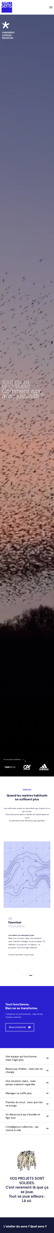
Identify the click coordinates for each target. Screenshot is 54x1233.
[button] (23, 975)
